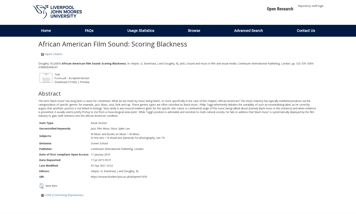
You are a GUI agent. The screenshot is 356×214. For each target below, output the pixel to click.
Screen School (99, 143)
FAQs (89, 30)
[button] (41, 186)
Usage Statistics (140, 30)
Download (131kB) (66, 82)
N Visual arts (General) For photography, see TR (136, 138)
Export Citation (53, 54)
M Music (134, 134)
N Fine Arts (97, 138)
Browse (194, 30)
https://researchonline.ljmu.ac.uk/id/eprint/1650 (119, 176)
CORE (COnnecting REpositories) (63, 195)
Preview (84, 82)
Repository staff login (311, 6)
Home (46, 30)
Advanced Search (248, 30)
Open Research (280, 8)
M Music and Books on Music (108, 134)
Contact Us (306, 30)
